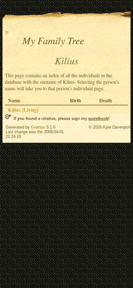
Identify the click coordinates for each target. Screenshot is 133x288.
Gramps (38, 127)
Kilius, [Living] (23, 109)
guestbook (98, 118)
